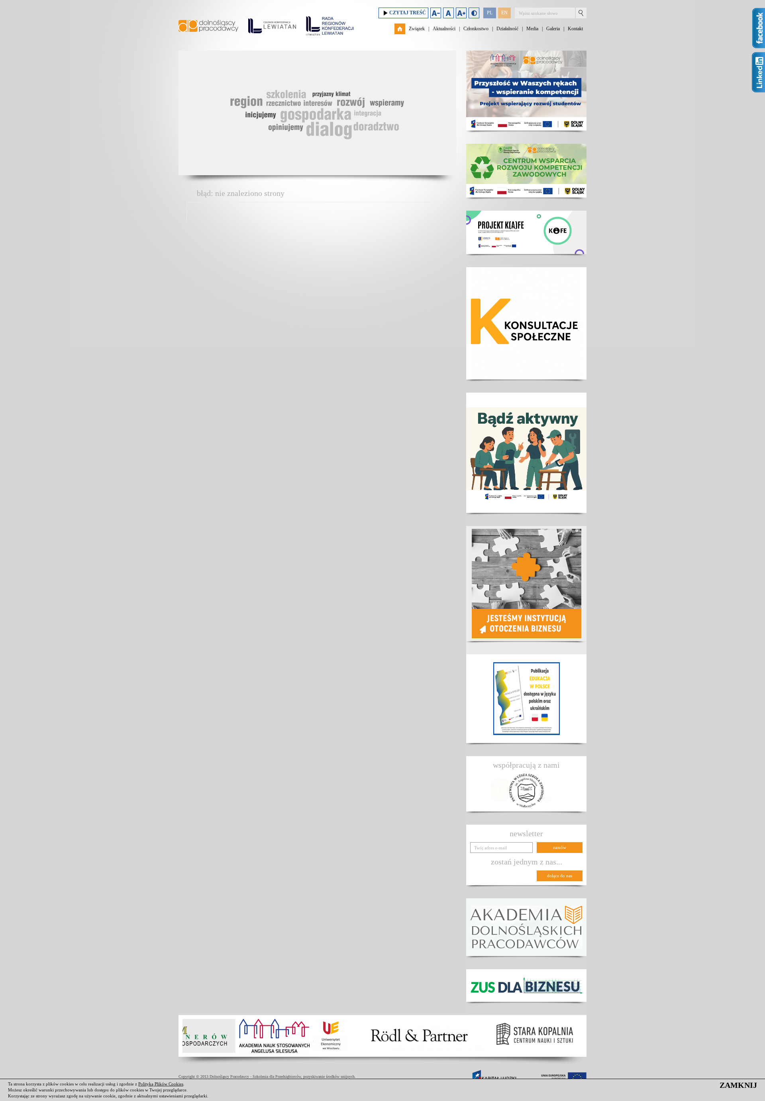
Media (532, 28)
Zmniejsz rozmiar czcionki (435, 13)
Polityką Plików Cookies (160, 1083)
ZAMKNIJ (738, 1085)
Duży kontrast (474, 13)
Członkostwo (475, 28)
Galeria (553, 28)
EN (504, 13)
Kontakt (575, 28)
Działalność (507, 28)
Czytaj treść (407, 13)
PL (489, 13)
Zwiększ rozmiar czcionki (461, 13)
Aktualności (444, 28)
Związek (417, 28)
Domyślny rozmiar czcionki (448, 13)
